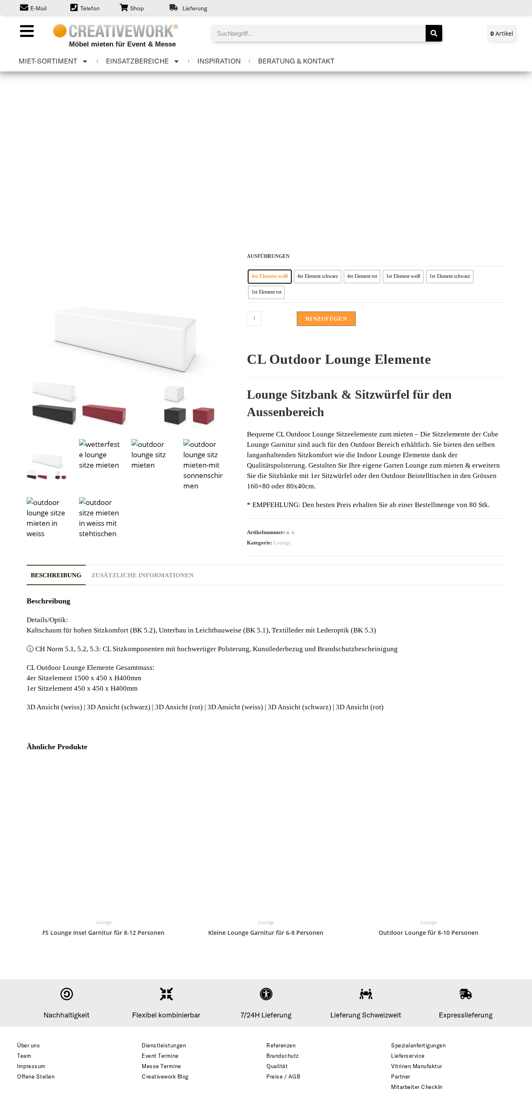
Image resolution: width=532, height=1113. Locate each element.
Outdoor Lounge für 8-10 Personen (428, 932)
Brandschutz (282, 1055)
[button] (27, 31)
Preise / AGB (283, 1076)
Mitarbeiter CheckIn (417, 1087)
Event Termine (160, 1055)
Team (24, 1055)
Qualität (277, 1066)
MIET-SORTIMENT (48, 61)
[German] (502, 7)
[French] (494, 7)
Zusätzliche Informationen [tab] (142, 575)
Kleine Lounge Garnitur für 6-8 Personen (265, 932)
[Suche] (434, 33)
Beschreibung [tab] (56, 575)
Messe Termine (161, 1066)
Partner (400, 1076)
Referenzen (281, 1045)
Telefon (90, 8)
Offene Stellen (35, 1076)
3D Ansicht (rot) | (181, 707)
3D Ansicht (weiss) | (237, 707)
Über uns (28, 1045)
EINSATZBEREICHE (137, 61)
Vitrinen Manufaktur (416, 1066)
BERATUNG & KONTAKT (296, 61)
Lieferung (194, 8)
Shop (137, 8)
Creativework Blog (165, 1076)
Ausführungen (268, 256)
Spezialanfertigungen (418, 1045)
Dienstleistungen (164, 1045)
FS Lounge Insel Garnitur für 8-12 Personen (103, 932)
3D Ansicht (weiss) (54, 707)
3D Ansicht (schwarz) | (121, 707)
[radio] (270, 276)
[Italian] (511, 7)
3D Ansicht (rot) (360, 707)
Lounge (282, 542)
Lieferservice (408, 1055)
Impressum (31, 1066)
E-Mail (38, 8)
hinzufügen (326, 319)
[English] (486, 7)
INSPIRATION (219, 61)
